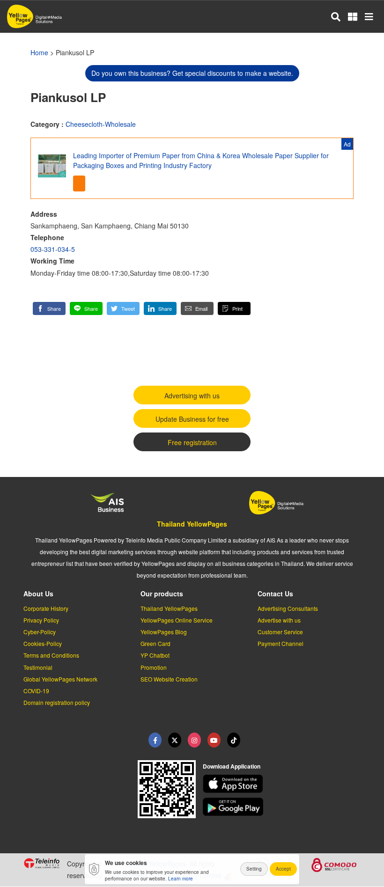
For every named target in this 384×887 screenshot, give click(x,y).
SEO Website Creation (169, 679)
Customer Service (280, 632)
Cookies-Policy (42, 643)
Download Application (231, 766)
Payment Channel (280, 643)
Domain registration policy (56, 702)
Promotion (153, 667)
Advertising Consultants (288, 608)
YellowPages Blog (163, 632)
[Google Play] (282, 807)
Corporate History (45, 608)
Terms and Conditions (51, 655)
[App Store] (282, 784)
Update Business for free (192, 419)
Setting (254, 868)
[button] (49, 308)
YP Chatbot (155, 655)
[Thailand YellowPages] (174, 740)
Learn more (180, 878)
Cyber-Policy (39, 632)
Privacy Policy (41, 620)
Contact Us (275, 593)
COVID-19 (36, 691)
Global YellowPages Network (60, 679)
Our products (161, 593)
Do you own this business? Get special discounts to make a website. (192, 73)
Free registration (192, 442)
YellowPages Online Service (176, 620)
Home (39, 52)
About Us (38, 593)
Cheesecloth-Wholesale (101, 124)
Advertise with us (279, 620)
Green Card (155, 643)
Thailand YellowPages (192, 523)
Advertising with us (192, 395)
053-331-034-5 (52, 249)
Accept (283, 868)
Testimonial (37, 667)
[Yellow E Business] (155, 740)
